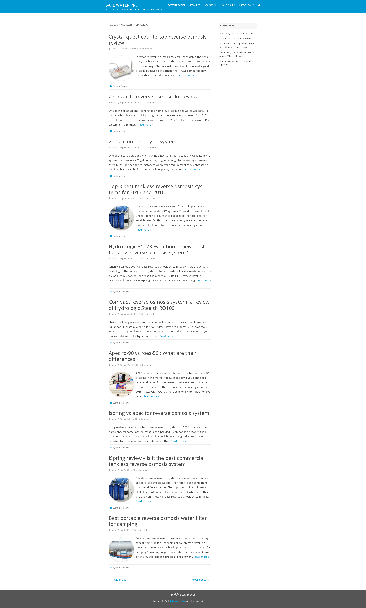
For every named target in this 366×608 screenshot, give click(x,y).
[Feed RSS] (194, 595)
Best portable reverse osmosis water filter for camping (158, 521)
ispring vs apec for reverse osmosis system (159, 413)
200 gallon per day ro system (143, 141)
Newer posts (199, 579)
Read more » (186, 75)
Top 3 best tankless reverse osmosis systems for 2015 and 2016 (156, 189)
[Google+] (177, 595)
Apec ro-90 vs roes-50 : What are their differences (152, 356)
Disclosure (228, 5)
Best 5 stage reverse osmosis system (236, 33)
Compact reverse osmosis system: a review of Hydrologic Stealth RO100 (159, 304)
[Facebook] (175, 595)
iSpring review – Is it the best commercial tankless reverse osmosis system (156, 461)
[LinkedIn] (181, 595)
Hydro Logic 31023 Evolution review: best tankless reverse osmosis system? (157, 249)
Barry (113, 48)
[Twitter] (171, 595)
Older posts (120, 579)
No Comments (147, 48)
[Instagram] (188, 595)
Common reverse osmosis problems (236, 38)
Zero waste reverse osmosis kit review (153, 96)
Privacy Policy (247, 5)
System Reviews (176, 5)
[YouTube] (184, 595)
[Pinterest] (191, 595)
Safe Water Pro (122, 5)
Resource (195, 5)
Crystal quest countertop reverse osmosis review (158, 39)
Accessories (211, 5)
